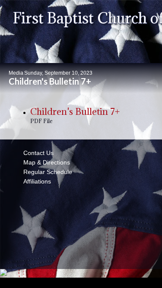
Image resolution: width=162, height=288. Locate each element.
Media (16, 73)
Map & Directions (45, 162)
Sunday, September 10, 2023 (58, 73)
